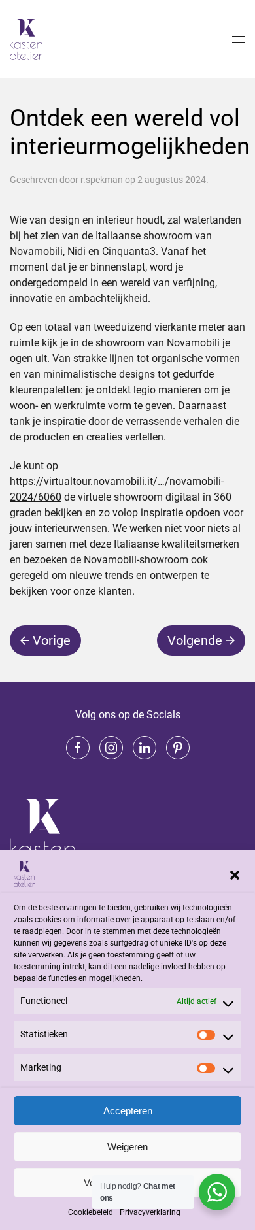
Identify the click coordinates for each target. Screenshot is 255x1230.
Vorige (52, 640)
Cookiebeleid (90, 1212)
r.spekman (101, 180)
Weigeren (127, 1146)
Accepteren (127, 1110)
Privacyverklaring (150, 1212)
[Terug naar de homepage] (28, 39)
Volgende (194, 640)
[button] (234, 873)
